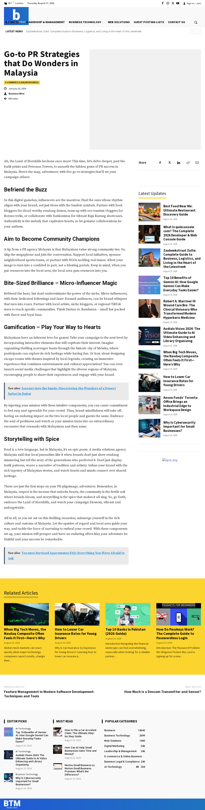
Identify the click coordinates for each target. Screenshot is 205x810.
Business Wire (16, 93)
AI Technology (23, 728)
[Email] (197, 163)
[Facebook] (162, 3)
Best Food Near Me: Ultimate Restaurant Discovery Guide (179, 210)
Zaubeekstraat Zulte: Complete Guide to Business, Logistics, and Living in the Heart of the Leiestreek (182, 258)
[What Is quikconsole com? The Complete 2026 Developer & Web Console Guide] (149, 234)
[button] (196, 22)
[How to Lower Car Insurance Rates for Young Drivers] (149, 382)
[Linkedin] (179, 163)
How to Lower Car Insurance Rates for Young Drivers (178, 381)
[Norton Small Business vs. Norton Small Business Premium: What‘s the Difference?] (57, 767)
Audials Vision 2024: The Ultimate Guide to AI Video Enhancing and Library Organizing (181, 334)
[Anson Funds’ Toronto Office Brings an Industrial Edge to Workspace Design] (149, 405)
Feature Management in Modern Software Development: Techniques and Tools (49, 693)
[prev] (192, 31)
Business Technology (27, 774)
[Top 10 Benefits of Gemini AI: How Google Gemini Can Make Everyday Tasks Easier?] (149, 285)
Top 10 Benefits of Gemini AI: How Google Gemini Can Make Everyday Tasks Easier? (76, 31)
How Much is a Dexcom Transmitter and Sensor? (162, 691)
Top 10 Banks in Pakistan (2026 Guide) (126, 631)
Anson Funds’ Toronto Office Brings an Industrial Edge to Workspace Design (180, 403)
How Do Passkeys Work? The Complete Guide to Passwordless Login (175, 633)
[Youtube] (177, 3)
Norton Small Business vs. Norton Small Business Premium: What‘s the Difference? (80, 770)
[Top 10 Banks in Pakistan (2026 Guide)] (128, 614)
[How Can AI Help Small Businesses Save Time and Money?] (57, 749)
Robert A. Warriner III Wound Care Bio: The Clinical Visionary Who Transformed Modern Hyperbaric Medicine (180, 309)
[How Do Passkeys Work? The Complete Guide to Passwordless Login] (178, 614)
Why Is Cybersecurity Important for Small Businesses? (179, 426)
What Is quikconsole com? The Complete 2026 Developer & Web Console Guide (180, 233)
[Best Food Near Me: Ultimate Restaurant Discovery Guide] (149, 212)
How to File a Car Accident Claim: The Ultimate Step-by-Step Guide (80, 733)
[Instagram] (167, 3)
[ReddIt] (188, 163)
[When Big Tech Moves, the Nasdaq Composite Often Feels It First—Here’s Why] (149, 359)
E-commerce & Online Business (22, 82)
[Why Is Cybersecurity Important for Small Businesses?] (149, 428)
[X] (172, 3)
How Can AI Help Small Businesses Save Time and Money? (80, 750)
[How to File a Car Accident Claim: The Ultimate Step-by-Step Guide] (57, 731)
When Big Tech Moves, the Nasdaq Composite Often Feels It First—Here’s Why (180, 358)
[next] (198, 31)
